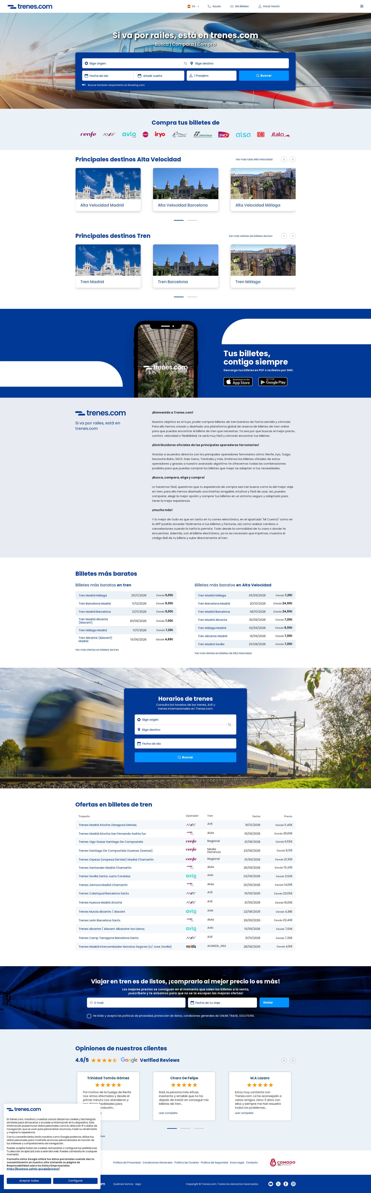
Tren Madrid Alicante (212, 620)
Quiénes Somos (123, 1184)
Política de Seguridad (214, 1162)
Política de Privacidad (127, 1162)
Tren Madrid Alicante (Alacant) (93, 620)
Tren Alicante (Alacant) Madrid (95, 639)
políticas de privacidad (137, 1016)
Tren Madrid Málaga (93, 595)
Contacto (252, 1162)
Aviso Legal (237, 1162)
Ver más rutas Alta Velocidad (254, 159)
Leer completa (92, 1113)
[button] (179, 220)
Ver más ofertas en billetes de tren (97, 650)
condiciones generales (199, 1016)
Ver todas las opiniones (90, 1136)
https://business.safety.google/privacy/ (33, 1169)
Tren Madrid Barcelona (95, 612)
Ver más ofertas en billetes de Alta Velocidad (223, 653)
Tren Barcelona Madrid (95, 603)
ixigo (138, 1184)
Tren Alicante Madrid (212, 636)
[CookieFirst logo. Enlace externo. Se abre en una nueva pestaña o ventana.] (24, 1109)
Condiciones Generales (158, 1162)
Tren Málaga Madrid (93, 630)
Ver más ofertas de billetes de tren (250, 236)
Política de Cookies (186, 1162)
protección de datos (168, 1016)
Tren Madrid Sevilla (211, 644)
